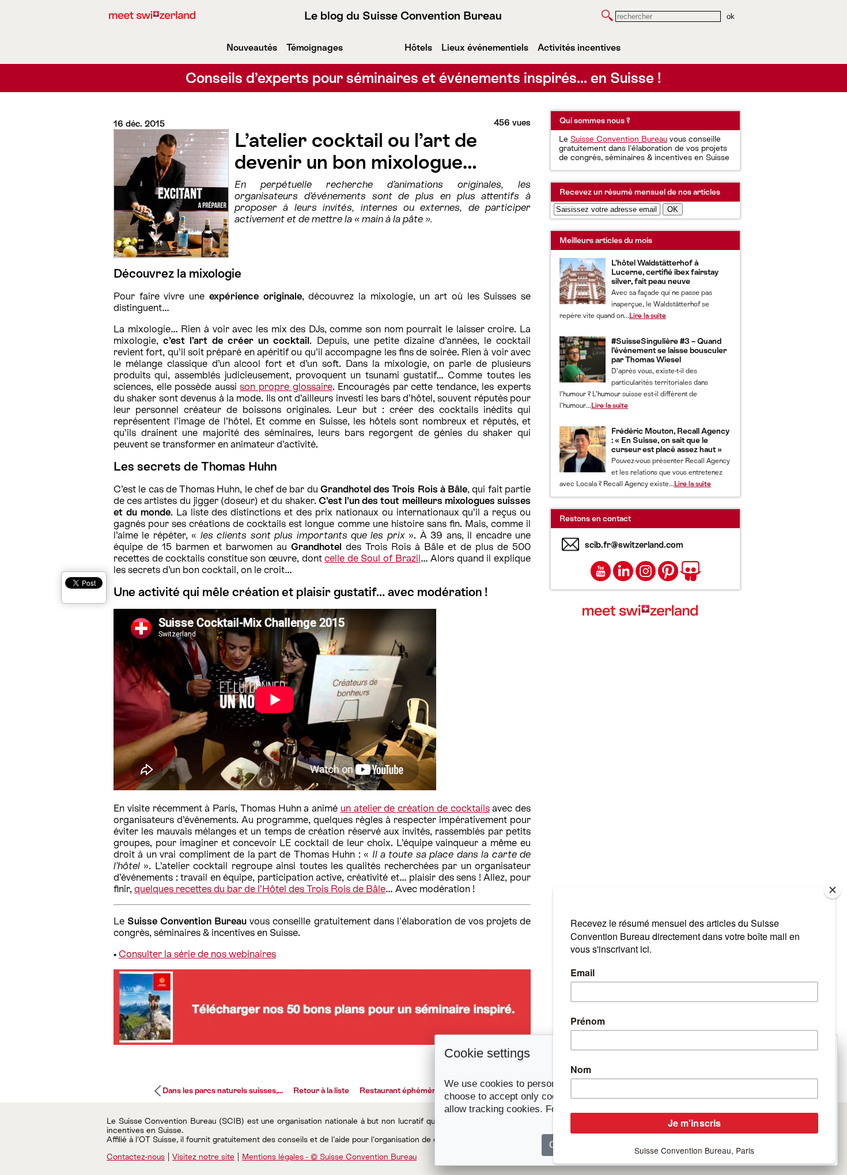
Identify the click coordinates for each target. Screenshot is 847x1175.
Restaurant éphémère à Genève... (421, 1090)
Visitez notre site (203, 1156)
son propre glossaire (286, 386)
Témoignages (314, 47)
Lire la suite (647, 316)
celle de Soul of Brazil (372, 558)
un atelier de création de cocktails (415, 808)
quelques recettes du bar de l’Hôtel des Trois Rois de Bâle (259, 888)
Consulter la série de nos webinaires (197, 954)
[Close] (832, 890)
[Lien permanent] (322, 1041)
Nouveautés (251, 47)
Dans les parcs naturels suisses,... (222, 1090)
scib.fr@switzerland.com (634, 544)
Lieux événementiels (484, 47)
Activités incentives (579, 47)
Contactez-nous (136, 1156)
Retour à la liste (321, 1090)
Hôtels (418, 47)
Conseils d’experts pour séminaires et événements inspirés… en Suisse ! (423, 78)
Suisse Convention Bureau (618, 138)
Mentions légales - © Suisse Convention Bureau (329, 1156)
